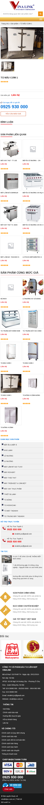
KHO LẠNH (8, 450)
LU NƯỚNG (8, 461)
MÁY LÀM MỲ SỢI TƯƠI (13, 467)
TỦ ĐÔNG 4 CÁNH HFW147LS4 (7, 428)
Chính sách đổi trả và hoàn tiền (13, 740)
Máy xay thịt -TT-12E (9, 160)
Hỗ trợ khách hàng (10, 719)
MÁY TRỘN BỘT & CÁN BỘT (15, 483)
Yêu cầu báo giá (13, 114)
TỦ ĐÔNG (8, 500)
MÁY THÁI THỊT (10, 478)
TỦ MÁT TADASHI (11, 511)
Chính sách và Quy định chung (13, 733)
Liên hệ (5, 723)
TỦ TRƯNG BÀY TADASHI (14, 516)
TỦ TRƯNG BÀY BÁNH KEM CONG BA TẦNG (10, 331)
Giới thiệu (6, 709)
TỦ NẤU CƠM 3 (6, 363)
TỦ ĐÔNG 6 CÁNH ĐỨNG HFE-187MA (31, 395)
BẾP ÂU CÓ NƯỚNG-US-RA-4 (33, 225)
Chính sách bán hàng (10, 743)
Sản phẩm (14, 24)
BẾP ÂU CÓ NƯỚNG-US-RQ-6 (33, 193)
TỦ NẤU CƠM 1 (6, 395)
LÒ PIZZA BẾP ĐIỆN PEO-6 (32, 257)
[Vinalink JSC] (22, 6)
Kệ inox (4, 299)
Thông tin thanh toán (9, 754)
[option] (8, 67)
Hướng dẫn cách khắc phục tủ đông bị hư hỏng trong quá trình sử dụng (27, 577)
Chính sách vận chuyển (10, 750)
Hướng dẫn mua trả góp (12, 716)
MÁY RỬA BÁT (9, 472)
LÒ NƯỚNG (8, 456)
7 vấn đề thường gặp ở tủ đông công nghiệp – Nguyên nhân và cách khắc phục (27, 566)
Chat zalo (8, 789)
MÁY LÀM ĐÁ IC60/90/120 (9, 193)
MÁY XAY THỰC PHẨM (12, 489)
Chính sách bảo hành (10, 747)
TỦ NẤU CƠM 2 (28, 363)
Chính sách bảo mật (10, 712)
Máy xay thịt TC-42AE (9, 225)
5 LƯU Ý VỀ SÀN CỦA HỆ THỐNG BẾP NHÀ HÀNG (27, 558)
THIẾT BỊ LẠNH (10, 494)
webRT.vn (7, 802)
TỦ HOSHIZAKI (10, 505)
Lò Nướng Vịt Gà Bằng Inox (32, 299)
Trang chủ (5, 24)
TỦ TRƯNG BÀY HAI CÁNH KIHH (32, 331)
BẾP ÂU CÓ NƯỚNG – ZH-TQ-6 (32, 161)
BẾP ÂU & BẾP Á (10, 445)
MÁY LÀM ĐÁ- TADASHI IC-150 (10, 257)
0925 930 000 (14, 106)
